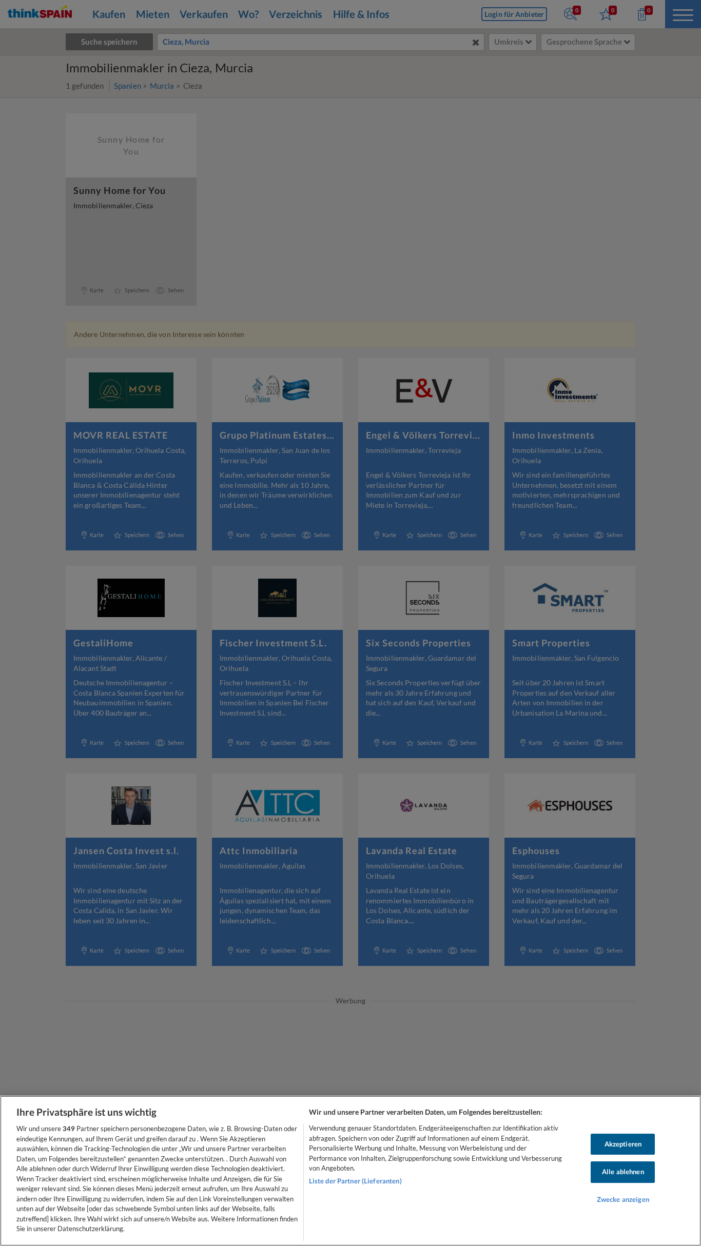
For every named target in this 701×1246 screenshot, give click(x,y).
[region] (350, 1171)
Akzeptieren (623, 1144)
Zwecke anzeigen (623, 1199)
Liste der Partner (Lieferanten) (355, 1181)
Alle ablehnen (623, 1172)
